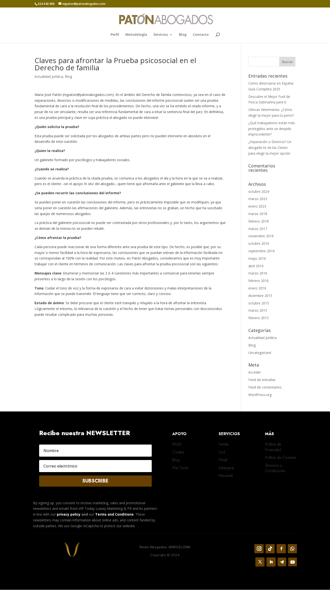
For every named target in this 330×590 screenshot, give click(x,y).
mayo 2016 (257, 258)
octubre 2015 (258, 303)
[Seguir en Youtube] (292, 562)
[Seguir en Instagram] (259, 548)
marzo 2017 (257, 228)
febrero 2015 (258, 318)
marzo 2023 (257, 198)
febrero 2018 (258, 221)
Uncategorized (259, 352)
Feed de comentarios (265, 387)
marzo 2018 (257, 213)
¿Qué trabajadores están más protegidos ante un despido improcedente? (271, 129)
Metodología (136, 35)
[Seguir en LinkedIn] (271, 562)
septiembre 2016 (261, 251)
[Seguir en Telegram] (282, 562)
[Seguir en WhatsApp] (292, 548)
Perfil (115, 35)
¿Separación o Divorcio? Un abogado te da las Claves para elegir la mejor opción (269, 147)
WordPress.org (260, 394)
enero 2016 (257, 288)
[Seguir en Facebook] (281, 548)
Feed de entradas (262, 379)
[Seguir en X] (260, 562)
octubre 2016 (258, 243)
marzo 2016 (257, 273)
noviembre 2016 (261, 236)
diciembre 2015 (260, 295)
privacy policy (68, 514)
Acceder (254, 372)
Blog (183, 35)
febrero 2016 (258, 280)
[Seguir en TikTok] (270, 548)
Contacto (201, 35)
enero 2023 (257, 206)
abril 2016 (256, 266)
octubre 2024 (258, 191)
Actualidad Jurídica (49, 76)
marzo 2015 (257, 310)
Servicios (160, 35)
